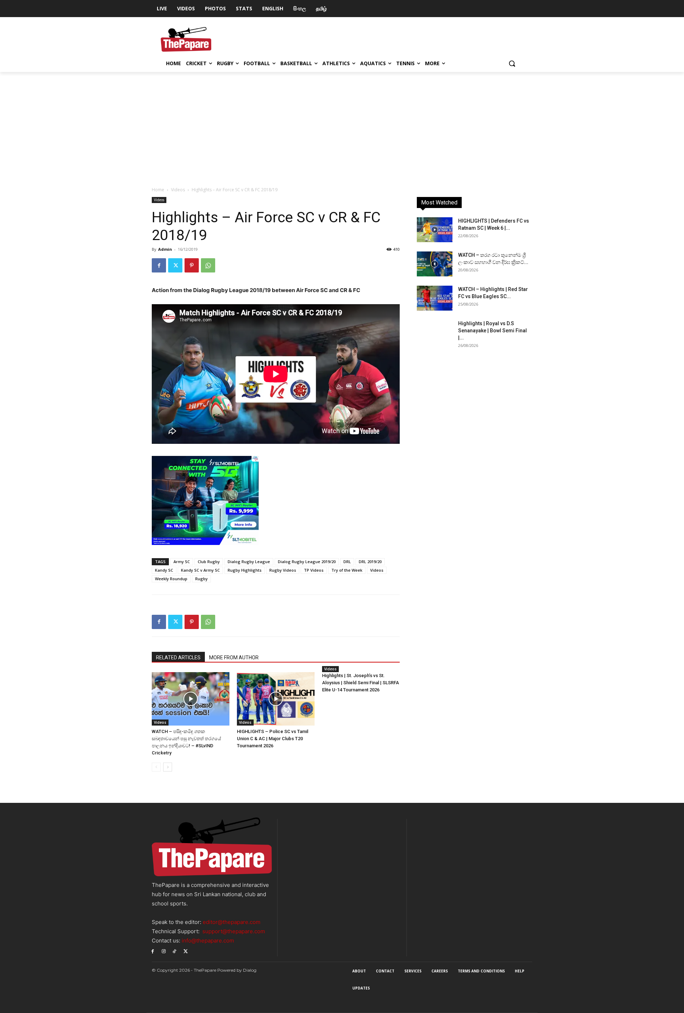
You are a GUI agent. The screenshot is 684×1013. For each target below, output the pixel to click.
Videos (178, 190)
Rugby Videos (282, 570)
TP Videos (313, 570)
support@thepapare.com (233, 931)
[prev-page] (156, 767)
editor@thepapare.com (231, 922)
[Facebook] (159, 265)
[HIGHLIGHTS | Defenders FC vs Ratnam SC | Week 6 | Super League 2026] (434, 229)
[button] (511, 63)
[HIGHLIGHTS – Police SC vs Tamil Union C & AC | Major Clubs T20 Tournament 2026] (276, 699)
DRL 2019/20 (370, 561)
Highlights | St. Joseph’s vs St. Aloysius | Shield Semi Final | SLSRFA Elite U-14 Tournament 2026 (360, 682)
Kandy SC (164, 570)
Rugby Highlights (244, 570)
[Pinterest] (192, 265)
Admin (165, 249)
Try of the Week (346, 570)
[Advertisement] (342, 125)
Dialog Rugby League (249, 561)
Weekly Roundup (171, 578)
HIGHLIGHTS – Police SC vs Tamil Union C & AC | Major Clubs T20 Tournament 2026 (272, 738)
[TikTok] (174, 951)
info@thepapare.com (208, 940)
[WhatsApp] (208, 265)
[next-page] (167, 767)
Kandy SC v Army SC (200, 570)
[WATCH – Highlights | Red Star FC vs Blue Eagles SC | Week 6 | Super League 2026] (434, 298)
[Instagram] (163, 951)
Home (158, 190)
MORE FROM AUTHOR (234, 657)
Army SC (181, 561)
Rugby (201, 578)
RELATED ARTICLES (178, 657)
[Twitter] (175, 265)
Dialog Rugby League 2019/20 (307, 561)
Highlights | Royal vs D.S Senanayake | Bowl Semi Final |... (492, 331)
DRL (347, 561)
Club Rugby (209, 561)
